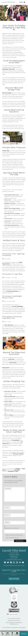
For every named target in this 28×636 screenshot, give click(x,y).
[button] (21, 2)
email (11, 558)
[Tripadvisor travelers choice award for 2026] (14, 600)
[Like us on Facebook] (5, 562)
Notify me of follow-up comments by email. (14, 535)
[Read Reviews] (20, 562)
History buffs (5, 367)
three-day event (9, 325)
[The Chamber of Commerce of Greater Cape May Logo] (14, 593)
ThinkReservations (13, 624)
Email (7, 515)
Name (7, 507)
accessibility (9, 559)
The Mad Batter (15, 440)
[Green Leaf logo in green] (12, 614)
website (16, 558)
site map (19, 559)
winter (10, 359)
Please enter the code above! (11, 528)
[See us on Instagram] (17, 562)
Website (7, 522)
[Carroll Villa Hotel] (8, 1)
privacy (15, 559)
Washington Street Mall (8, 69)
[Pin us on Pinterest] (11, 562)
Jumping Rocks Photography (18, 627)
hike (13, 359)
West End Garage (6, 93)
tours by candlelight (17, 306)
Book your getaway (18, 453)
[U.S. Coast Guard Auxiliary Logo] (14, 607)
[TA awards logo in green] (14, 612)
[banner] (14, 602)
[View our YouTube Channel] (23, 562)
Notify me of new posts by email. (12, 537)
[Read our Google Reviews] (14, 562)
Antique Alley (5, 150)
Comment (8, 488)
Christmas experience (12, 291)
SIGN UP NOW (14, 579)
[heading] (14, 27)
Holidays (17, 468)
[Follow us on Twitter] (8, 562)
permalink (17, 470)
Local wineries (12, 362)
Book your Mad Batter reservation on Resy (13, 565)
